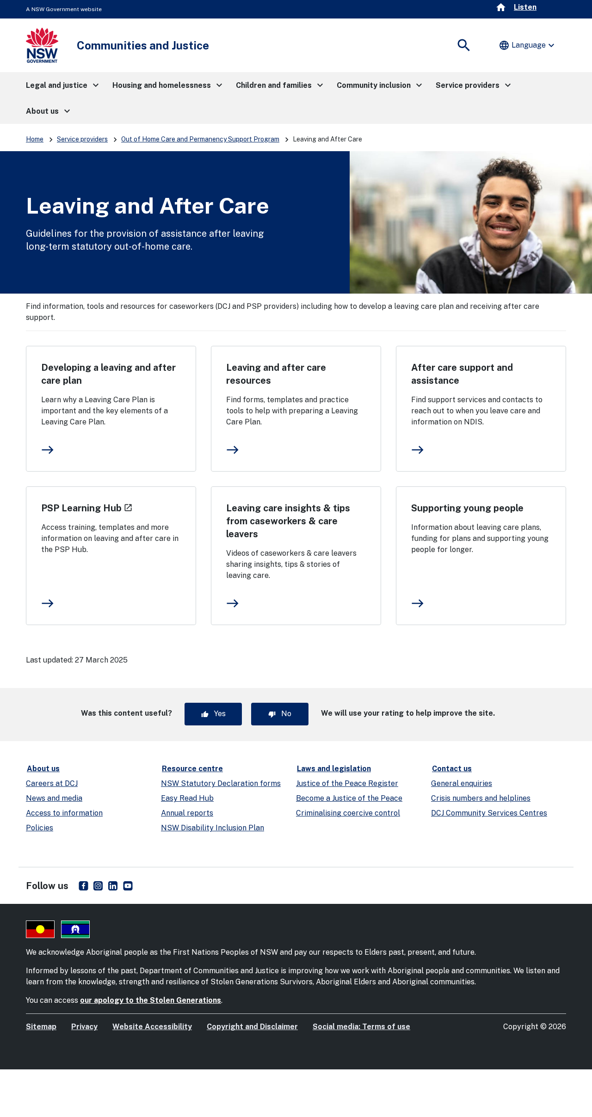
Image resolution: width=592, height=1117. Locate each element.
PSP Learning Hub (87, 508)
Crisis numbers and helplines (480, 798)
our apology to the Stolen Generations (150, 1000)
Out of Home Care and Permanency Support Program (200, 139)
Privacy (84, 1026)
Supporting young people (467, 508)
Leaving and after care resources (276, 374)
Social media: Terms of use (361, 1026)
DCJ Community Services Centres (489, 813)
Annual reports (187, 813)
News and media (54, 798)
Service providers (82, 139)
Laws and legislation (334, 768)
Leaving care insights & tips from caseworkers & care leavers (288, 521)
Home (34, 139)
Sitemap (41, 1026)
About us (43, 768)
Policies (39, 827)
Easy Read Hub (187, 798)
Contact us (452, 768)
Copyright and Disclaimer (252, 1026)
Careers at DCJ (52, 783)
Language (528, 45)
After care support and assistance (462, 374)
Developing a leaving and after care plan (108, 374)
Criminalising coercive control (348, 813)
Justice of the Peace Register (347, 783)
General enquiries (461, 783)
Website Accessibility (152, 1026)
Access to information (64, 813)
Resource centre (192, 768)
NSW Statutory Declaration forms (221, 783)
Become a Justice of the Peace (349, 798)
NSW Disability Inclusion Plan (212, 827)
